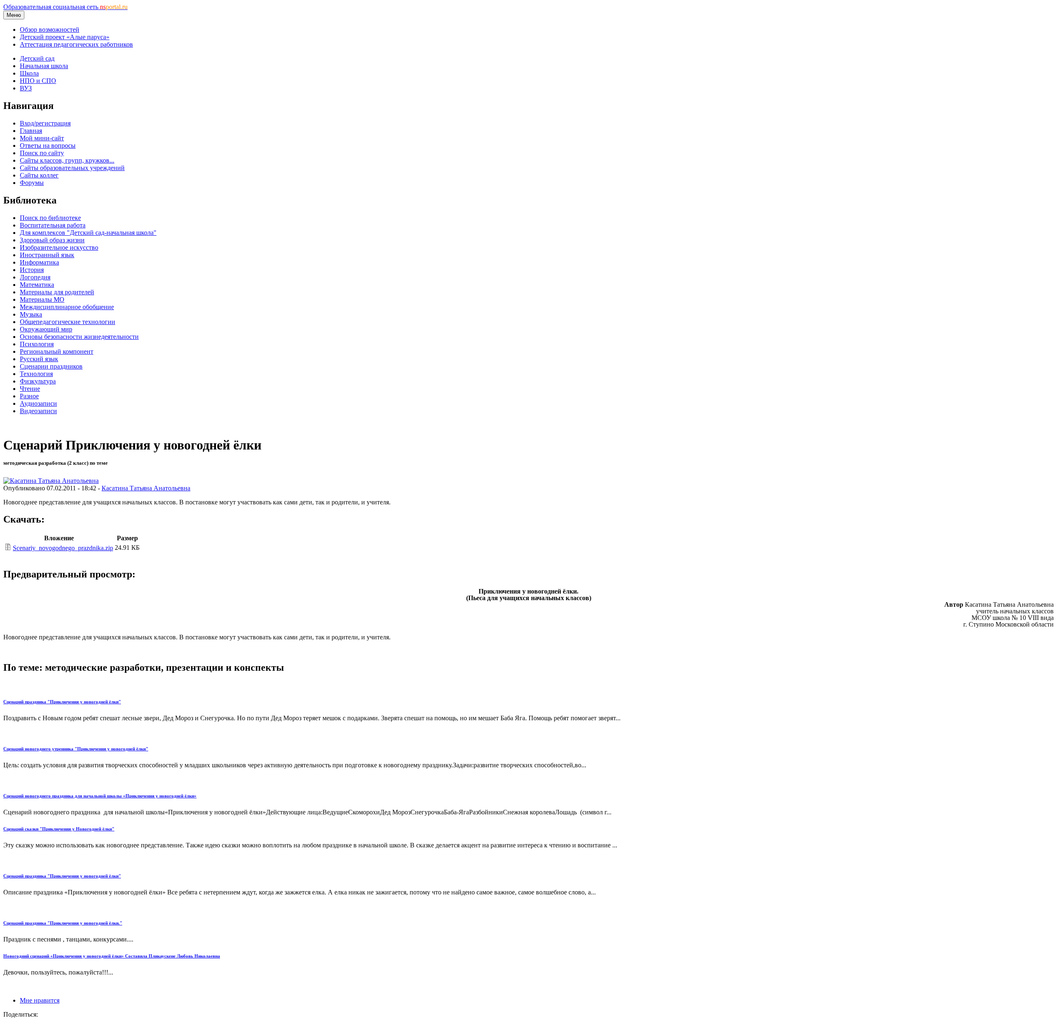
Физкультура (38, 381)
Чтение (30, 388)
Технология (36, 373)
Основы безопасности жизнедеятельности (79, 336)
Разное (29, 396)
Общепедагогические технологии (67, 321)
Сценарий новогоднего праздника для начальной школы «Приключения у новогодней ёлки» (100, 795)
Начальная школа (44, 65)
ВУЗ (26, 88)
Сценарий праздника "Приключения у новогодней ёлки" (62, 701)
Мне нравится (39, 1000)
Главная (31, 130)
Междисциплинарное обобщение (67, 306)
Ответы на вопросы (48, 145)
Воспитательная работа (52, 225)
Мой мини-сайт (42, 138)
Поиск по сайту (42, 152)
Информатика (39, 262)
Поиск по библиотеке (50, 217)
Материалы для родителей (57, 292)
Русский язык (39, 358)
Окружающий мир (46, 329)
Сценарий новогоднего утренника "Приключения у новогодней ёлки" (75, 748)
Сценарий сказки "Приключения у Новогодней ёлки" (58, 828)
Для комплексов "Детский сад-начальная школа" (88, 232)
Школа (29, 73)
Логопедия (35, 277)
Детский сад (37, 58)
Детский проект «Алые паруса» (64, 36)
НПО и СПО (38, 80)
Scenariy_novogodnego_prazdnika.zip (63, 547)
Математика (37, 284)
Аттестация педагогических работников (76, 44)
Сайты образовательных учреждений (72, 167)
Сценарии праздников (51, 366)
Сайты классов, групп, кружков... (67, 160)
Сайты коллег (39, 175)
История (32, 269)
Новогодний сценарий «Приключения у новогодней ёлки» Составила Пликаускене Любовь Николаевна (111, 955)
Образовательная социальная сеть (65, 6)
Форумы (32, 182)
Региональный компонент (56, 351)
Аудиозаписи (38, 403)
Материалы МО (42, 299)
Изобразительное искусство (59, 247)
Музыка (31, 314)
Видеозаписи (38, 410)
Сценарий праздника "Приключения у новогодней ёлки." (62, 922)
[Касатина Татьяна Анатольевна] (51, 480)
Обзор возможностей (49, 29)
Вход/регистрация (45, 123)
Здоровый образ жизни (52, 240)
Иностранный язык (47, 254)
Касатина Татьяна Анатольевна (146, 488)
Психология (37, 344)
